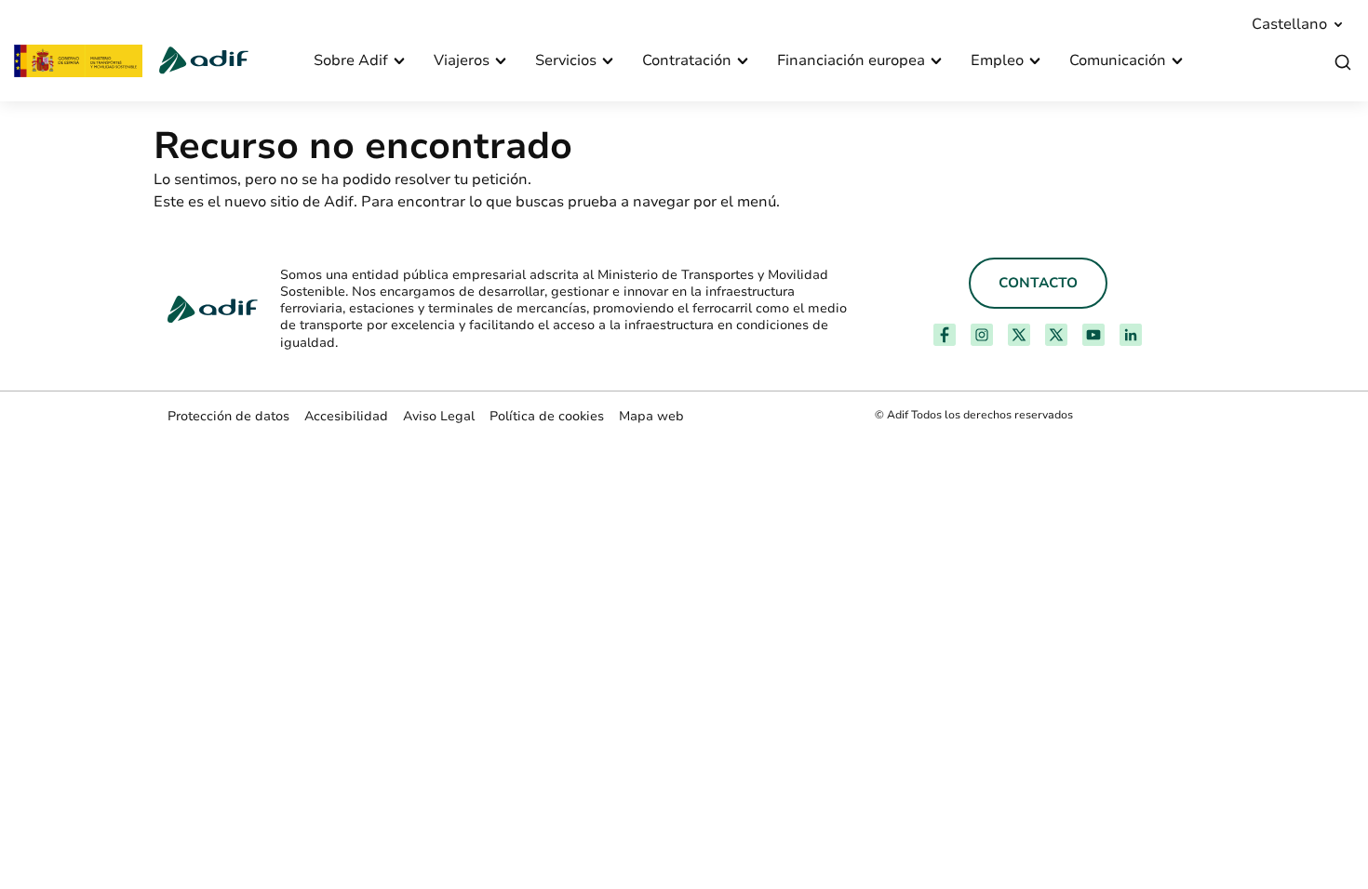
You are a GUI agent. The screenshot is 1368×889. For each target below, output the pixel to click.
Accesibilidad (346, 416)
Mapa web (651, 416)
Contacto (1038, 282)
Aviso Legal (439, 416)
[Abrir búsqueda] (1343, 62)
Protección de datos (228, 416)
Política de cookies (547, 416)
